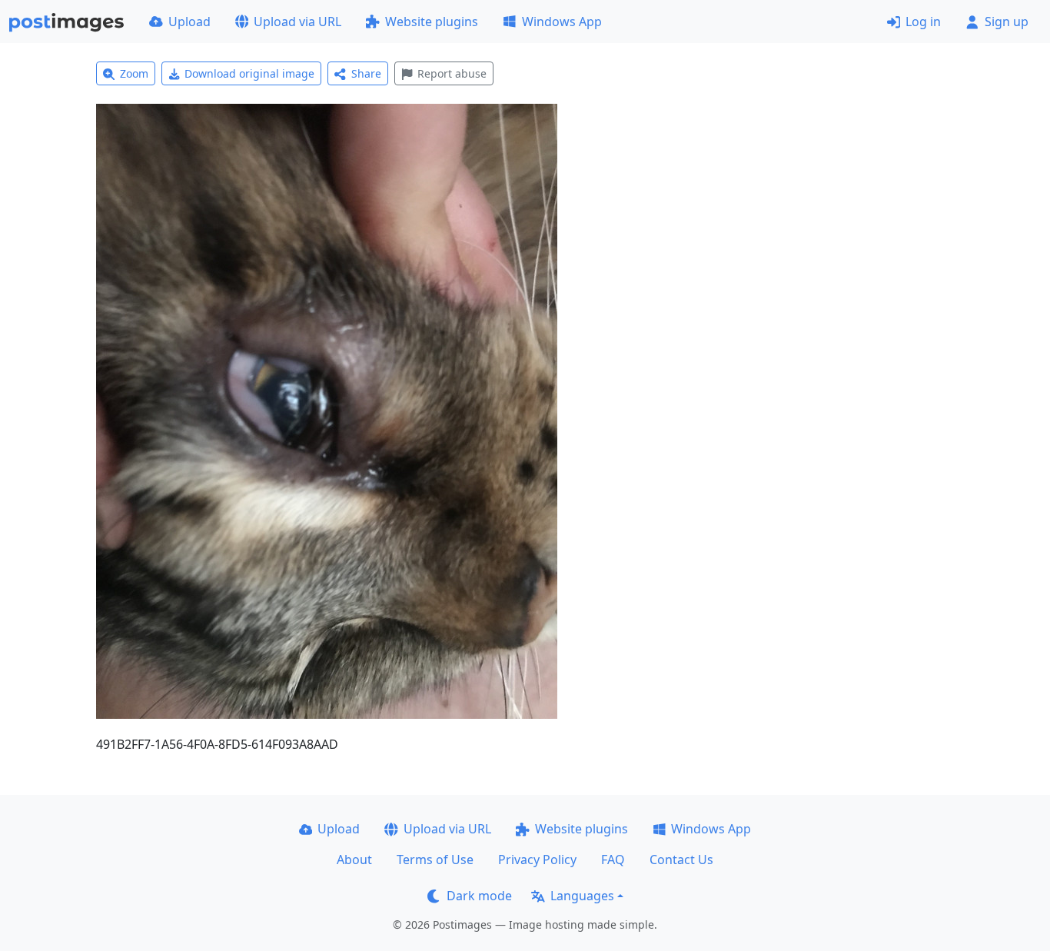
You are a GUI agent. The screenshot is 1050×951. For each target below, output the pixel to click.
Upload (189, 21)
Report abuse (452, 73)
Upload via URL (297, 21)
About (354, 859)
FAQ (613, 859)
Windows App (562, 21)
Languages (582, 895)
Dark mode (479, 895)
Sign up (1006, 21)
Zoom (134, 73)
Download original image (249, 73)
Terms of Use (435, 859)
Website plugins (431, 21)
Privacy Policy (537, 859)
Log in (923, 21)
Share (366, 73)
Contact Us (681, 859)
